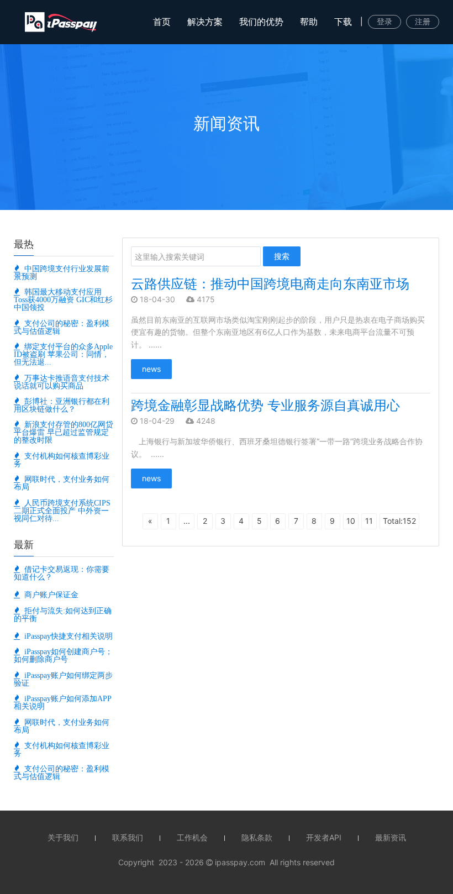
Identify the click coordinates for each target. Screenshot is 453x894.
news (151, 369)
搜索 (281, 256)
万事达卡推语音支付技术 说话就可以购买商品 (61, 382)
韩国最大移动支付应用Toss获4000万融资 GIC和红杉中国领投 (63, 299)
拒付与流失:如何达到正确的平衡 (63, 614)
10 (350, 520)
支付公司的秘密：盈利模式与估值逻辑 (61, 327)
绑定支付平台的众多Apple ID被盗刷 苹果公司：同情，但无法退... (63, 354)
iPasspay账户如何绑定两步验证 (63, 679)
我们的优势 (261, 21)
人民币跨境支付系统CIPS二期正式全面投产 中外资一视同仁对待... (62, 510)
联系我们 (127, 837)
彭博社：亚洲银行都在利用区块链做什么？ (61, 405)
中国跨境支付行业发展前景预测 (61, 272)
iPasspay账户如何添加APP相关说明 (63, 702)
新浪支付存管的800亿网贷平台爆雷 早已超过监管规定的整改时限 (63, 432)
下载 (343, 21)
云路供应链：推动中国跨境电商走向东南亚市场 (270, 284)
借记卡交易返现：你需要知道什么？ (61, 573)
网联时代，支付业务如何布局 (61, 483)
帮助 (309, 21)
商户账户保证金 (49, 594)
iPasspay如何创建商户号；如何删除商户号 (63, 655)
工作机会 (192, 837)
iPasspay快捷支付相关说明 (66, 636)
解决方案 (205, 21)
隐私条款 (256, 837)
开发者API (323, 837)
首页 (162, 21)
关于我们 (63, 837)
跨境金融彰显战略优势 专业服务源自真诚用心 (265, 405)
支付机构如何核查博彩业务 (61, 459)
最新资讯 (390, 837)
